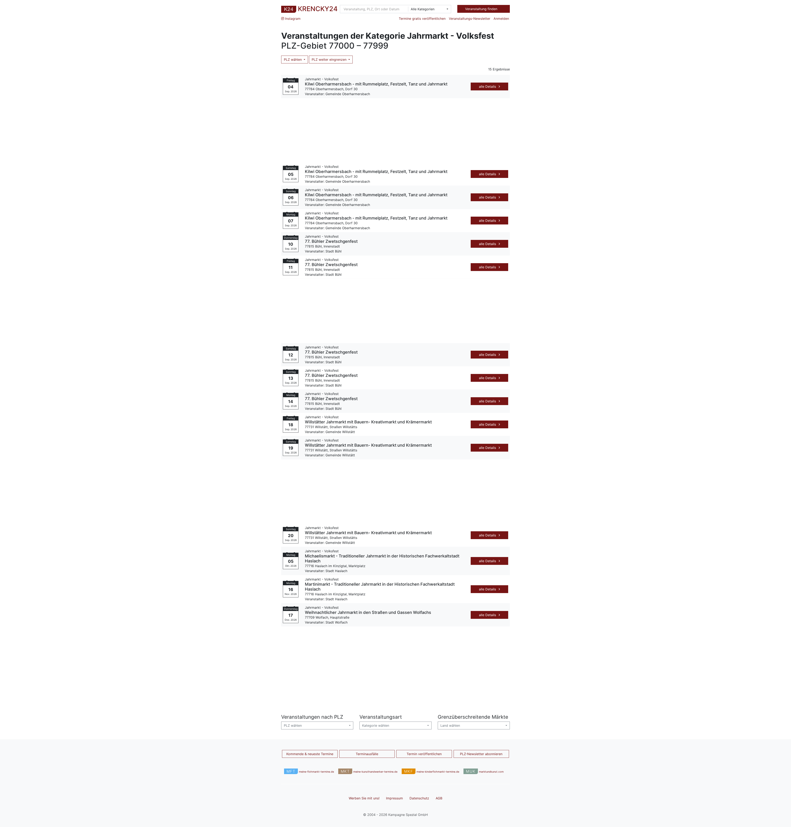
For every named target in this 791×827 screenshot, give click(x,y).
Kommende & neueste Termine (309, 754)
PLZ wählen (293, 59)
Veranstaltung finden (481, 9)
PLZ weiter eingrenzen (330, 59)
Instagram (292, 18)
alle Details (488, 86)
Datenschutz (419, 798)
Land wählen (450, 725)
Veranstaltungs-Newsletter (469, 18)
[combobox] (428, 9)
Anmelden (501, 18)
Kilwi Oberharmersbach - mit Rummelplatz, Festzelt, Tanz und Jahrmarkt (376, 84)
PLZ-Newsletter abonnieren (481, 754)
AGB (439, 798)
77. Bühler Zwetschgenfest (331, 241)
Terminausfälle (367, 754)
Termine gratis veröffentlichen (422, 18)
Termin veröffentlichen (424, 754)
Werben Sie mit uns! (364, 798)
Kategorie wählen (375, 725)
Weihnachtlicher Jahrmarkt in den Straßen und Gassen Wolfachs (368, 612)
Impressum (394, 798)
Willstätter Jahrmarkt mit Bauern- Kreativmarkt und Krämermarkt (368, 421)
